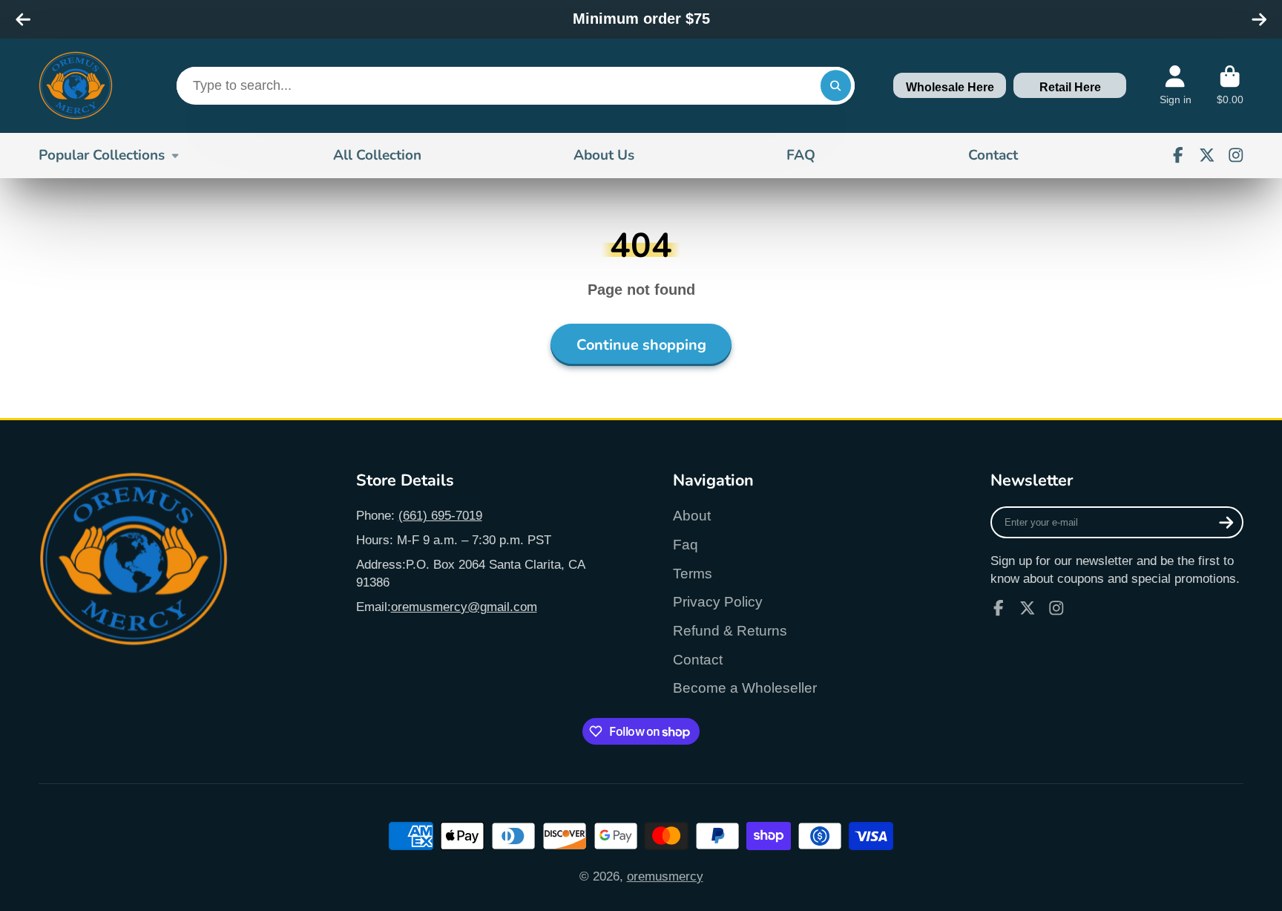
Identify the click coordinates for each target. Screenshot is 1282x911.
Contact (993, 155)
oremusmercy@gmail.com (464, 606)
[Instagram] (1236, 155)
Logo (76, 86)
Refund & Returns (730, 631)
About (692, 515)
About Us (603, 155)
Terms (692, 573)
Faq (685, 544)
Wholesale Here (950, 87)
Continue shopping (641, 345)
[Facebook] (1178, 155)
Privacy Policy (718, 602)
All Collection (377, 155)
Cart (1230, 85)
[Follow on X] (1207, 155)
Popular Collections (102, 155)
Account (1175, 85)
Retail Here (1070, 87)
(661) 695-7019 (440, 515)
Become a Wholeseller (745, 688)
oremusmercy (665, 876)
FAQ (800, 155)
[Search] (836, 86)
